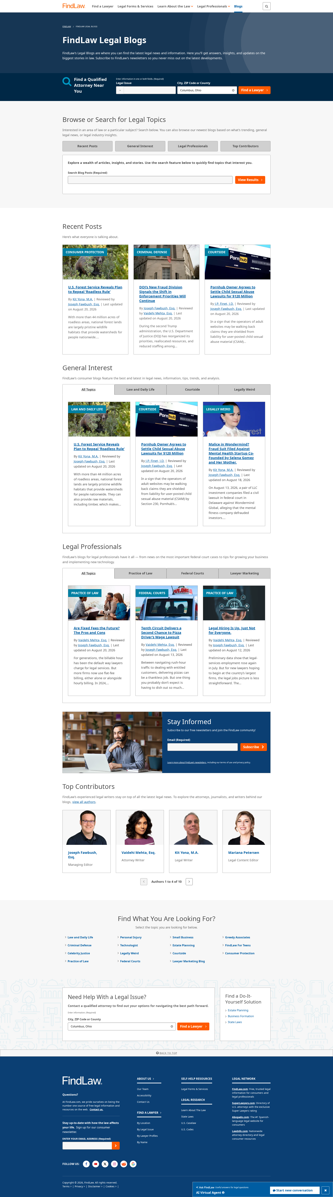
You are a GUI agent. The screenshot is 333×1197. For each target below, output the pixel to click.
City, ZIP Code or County (193, 83)
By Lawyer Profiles (147, 1135)
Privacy (79, 1186)
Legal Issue (123, 83)
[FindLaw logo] (75, 6)
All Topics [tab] (89, 389)
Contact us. (96, 1109)
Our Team (142, 1089)
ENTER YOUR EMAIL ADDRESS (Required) (86, 1138)
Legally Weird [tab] (244, 389)
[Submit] (116, 1146)
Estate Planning (184, 945)
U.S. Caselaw (188, 1123)
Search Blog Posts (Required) (87, 173)
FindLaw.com (240, 1089)
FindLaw (66, 26)
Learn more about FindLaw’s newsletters (186, 762)
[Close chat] (325, 1190)
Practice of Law (78, 961)
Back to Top (168, 1053)
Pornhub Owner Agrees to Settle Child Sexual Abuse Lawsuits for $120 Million (232, 291)
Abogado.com (240, 1117)
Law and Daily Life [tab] (140, 389)
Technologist (129, 945)
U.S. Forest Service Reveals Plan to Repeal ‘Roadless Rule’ (95, 289)
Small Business (183, 937)
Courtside (179, 953)
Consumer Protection (240, 953)
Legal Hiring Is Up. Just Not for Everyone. (232, 630)
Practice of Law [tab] (140, 573)
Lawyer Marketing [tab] (244, 573)
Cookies (110, 1186)
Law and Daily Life (80, 937)
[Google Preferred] (133, 1164)
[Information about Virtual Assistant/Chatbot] (223, 1192)
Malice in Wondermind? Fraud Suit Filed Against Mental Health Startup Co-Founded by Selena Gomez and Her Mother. (231, 453)
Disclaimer (94, 1186)
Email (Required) (178, 740)
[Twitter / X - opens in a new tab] (105, 1164)
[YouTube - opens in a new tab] (95, 1164)
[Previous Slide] (143, 881)
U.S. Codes (187, 1129)
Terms (66, 1186)
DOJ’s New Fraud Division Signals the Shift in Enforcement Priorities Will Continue (162, 294)
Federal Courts (130, 961)
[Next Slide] (189, 881)
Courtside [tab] (192, 389)
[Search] (267, 6)
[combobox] (146, 90)
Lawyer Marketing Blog (189, 961)
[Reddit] (123, 1164)
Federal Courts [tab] (192, 573)
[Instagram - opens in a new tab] (114, 1164)
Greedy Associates (237, 937)
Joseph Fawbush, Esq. (84, 304)
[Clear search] (233, 90)
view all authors (84, 802)
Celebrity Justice (79, 953)
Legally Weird (129, 953)
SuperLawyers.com (243, 1103)
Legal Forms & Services (194, 1089)
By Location (143, 1123)
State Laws (235, 1022)
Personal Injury (131, 937)
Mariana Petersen (243, 852)
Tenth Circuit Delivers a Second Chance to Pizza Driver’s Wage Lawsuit (161, 632)
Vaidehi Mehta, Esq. (158, 313)
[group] (166, 848)
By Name (142, 1142)
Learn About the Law (193, 1110)
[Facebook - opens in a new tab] (86, 1164)
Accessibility (144, 1095)
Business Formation (241, 1016)
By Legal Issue (145, 1129)
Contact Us (143, 1101)
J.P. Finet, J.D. (224, 304)
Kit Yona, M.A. (83, 299)
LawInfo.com (240, 1131)
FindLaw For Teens (238, 945)
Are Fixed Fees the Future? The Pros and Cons (97, 630)
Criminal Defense (79, 945)
